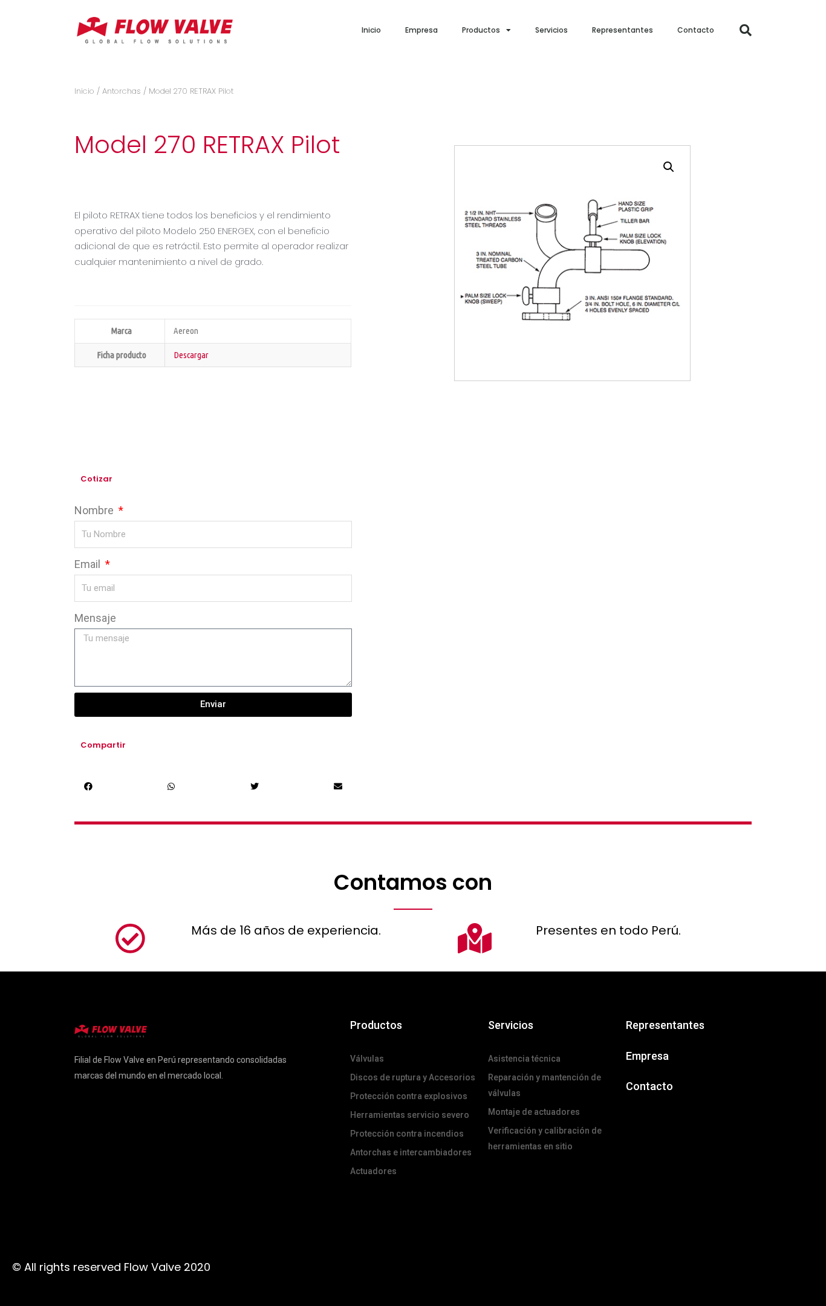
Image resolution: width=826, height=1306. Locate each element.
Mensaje (95, 618)
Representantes (622, 30)
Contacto (695, 30)
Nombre (95, 510)
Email (88, 564)
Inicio (371, 30)
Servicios (551, 30)
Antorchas (121, 91)
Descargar (191, 355)
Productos (481, 30)
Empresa (421, 30)
